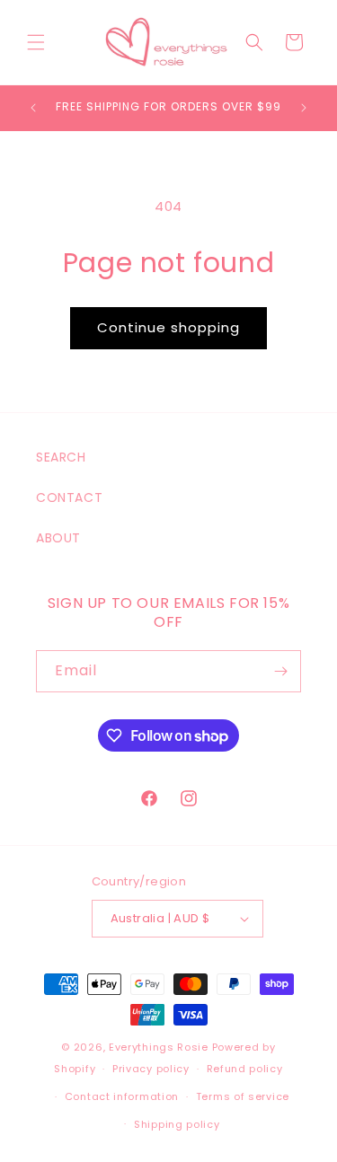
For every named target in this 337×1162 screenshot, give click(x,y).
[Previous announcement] (33, 108)
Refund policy (245, 1068)
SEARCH (61, 457)
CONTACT (69, 497)
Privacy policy (151, 1068)
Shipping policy (177, 1124)
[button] (36, 42)
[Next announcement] (304, 108)
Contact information (122, 1096)
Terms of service (242, 1096)
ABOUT (58, 538)
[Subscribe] (280, 671)
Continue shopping (168, 327)
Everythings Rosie (158, 1047)
